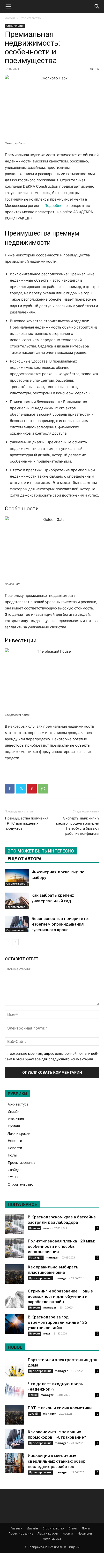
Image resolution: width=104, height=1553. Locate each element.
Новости (15, 1140)
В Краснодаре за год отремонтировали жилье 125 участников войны (57, 1322)
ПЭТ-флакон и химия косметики (60, 1407)
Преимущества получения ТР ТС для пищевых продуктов (26, 823)
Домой (10, 18)
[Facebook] (10, 788)
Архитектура (18, 1104)
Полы (12, 1155)
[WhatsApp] (43, 788)
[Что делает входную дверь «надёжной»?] (14, 1391)
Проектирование (22, 1162)
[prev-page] (8, 942)
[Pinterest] (32, 788)
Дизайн (14, 1111)
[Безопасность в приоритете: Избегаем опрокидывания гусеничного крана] (17, 924)
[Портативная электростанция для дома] (14, 1366)
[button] (8, 6)
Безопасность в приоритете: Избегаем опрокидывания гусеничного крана (60, 924)
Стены (13, 1177)
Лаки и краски (19, 1133)
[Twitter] (21, 788)
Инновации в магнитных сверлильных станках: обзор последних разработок (57, 1461)
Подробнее (55, 205)
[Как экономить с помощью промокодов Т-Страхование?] (14, 1439)
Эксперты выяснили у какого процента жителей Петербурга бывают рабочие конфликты (77, 826)
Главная (16, 1528)
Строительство (30, 18)
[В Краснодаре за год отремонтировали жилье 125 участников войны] (14, 1324)
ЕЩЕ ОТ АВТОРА (25, 858)
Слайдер (15, 1169)
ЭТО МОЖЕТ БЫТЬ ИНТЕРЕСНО (41, 850)
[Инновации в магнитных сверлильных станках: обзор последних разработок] (14, 1463)
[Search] (97, 6)
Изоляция (16, 1118)
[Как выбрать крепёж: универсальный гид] (17, 901)
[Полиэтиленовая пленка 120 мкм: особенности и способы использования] (14, 1248)
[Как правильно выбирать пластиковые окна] (14, 1274)
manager (52, 1257)
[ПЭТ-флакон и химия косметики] (14, 1415)
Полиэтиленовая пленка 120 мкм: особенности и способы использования (61, 1246)
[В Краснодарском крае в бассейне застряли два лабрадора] (14, 1224)
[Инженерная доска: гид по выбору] (17, 877)
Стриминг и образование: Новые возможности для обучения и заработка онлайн (60, 1296)
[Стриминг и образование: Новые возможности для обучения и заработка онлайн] (14, 1298)
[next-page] (16, 942)
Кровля (14, 1126)
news (47, 1228)
